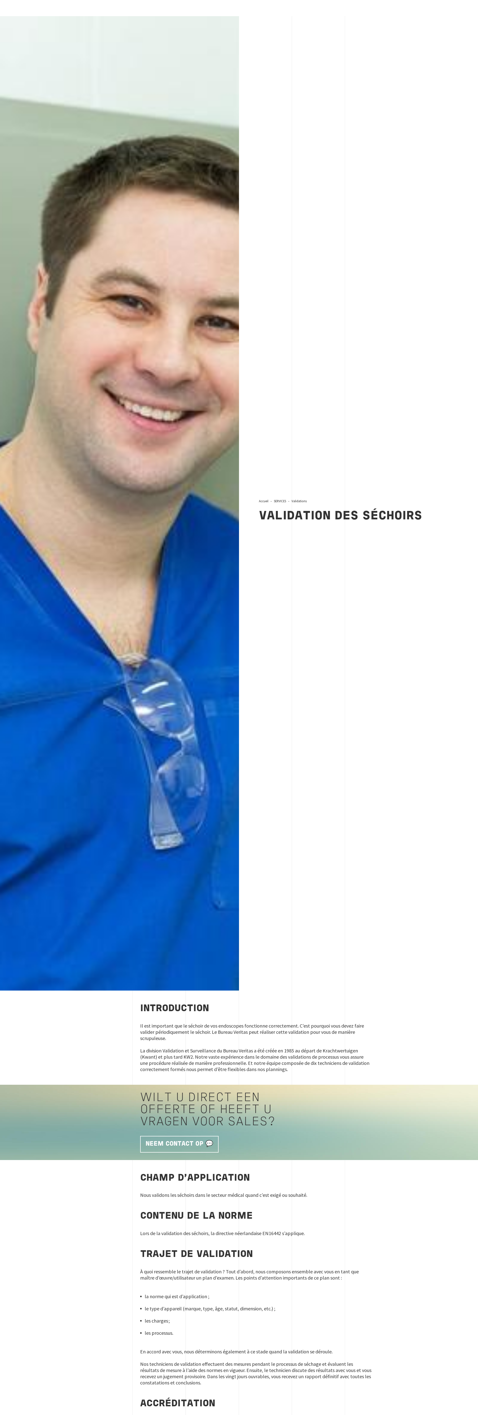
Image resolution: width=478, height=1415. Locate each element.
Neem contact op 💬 (179, 1144)
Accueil (263, 501)
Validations (299, 501)
